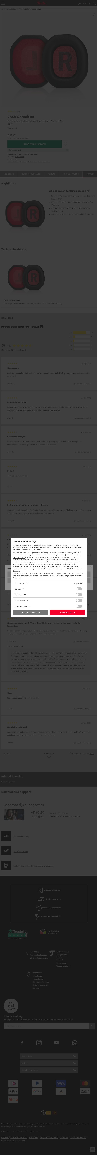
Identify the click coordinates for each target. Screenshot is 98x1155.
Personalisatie (20, 600)
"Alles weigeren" (19, 557)
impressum (17, 578)
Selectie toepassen (31, 612)
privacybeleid (72, 576)
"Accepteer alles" (21, 564)
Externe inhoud (21, 606)
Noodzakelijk (20, 583)
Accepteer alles (67, 612)
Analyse (18, 589)
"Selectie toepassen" (75, 569)
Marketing (19, 595)
